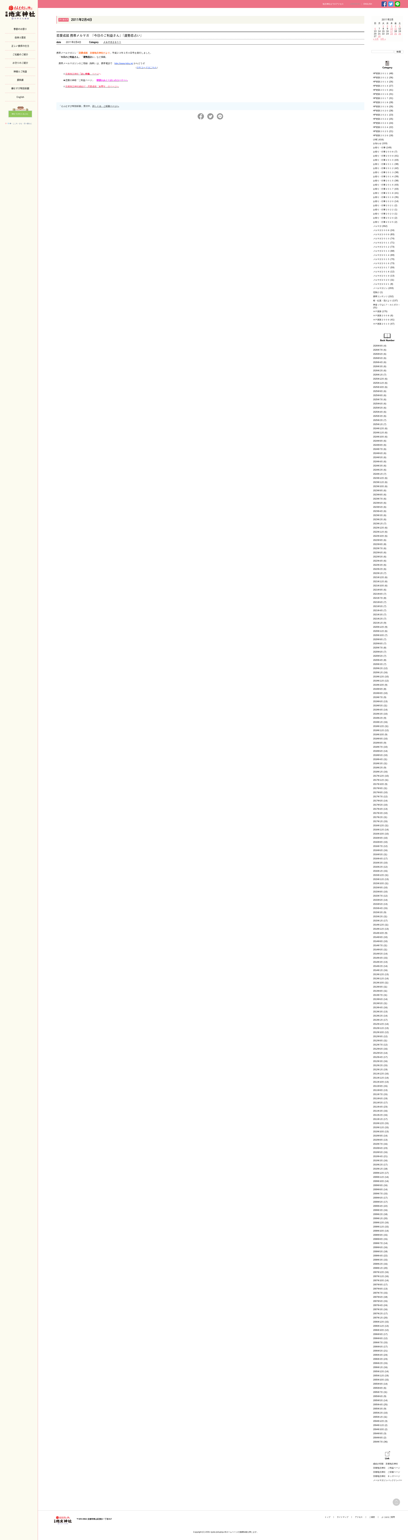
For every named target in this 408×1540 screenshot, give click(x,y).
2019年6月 (378, 701)
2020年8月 (378, 643)
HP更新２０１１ (380, 73)
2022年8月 (378, 544)
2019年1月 (378, 722)
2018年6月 (378, 751)
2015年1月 (378, 920)
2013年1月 (378, 1020)
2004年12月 (378, 1421)
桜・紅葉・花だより (382, 300)
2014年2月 (378, 966)
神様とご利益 (20, 71)
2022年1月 (378, 573)
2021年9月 (378, 590)
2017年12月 (378, 776)
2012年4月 (378, 1057)
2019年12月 (378, 676)
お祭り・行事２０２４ (383, 218)
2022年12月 (378, 528)
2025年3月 (378, 416)
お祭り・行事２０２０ (383, 201)
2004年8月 (378, 1437)
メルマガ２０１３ (381, 251)
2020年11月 (378, 631)
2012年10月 (378, 1032)
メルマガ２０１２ (381, 247)
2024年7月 (378, 449)
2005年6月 (378, 1396)
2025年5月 (378, 408)
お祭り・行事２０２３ (383, 214)
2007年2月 (378, 1313)
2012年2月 (378, 1065)
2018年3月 (378, 763)
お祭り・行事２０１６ (383, 185)
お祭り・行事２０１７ (383, 189)
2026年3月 (378, 366)
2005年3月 (378, 1408)
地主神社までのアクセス (333, 4)
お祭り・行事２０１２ (383, 168)
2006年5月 (378, 1351)
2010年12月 (378, 1123)
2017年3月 (378, 813)
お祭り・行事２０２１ (383, 205)
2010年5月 (378, 1152)
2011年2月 (378, 1115)
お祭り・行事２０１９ (383, 197)
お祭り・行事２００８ (383, 151)
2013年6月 (378, 999)
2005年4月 (378, 1404)
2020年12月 (378, 627)
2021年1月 (378, 623)
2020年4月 (378, 660)
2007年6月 (378, 1297)
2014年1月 (378, 970)
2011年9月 (378, 1086)
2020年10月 (378, 635)
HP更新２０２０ (380, 110)
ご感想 (372, 1517)
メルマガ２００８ (381, 230)
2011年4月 (378, 1107)
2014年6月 (378, 949)
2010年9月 (378, 1136)
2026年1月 (378, 375)
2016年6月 (378, 850)
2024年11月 (378, 432)
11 (395, 28)
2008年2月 (378, 1264)
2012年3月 (378, 1061)
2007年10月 (378, 1280)
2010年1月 (378, 1169)
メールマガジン (380, 288)
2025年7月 (378, 399)
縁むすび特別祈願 (20, 88)
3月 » (383, 39)
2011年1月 (378, 1119)
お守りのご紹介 (20, 62)
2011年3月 (378, 1111)
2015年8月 (378, 891)
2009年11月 (378, 1177)
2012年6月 (378, 1049)
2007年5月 (378, 1301)
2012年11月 (378, 1028)
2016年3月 (378, 863)
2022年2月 (378, 569)
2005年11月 (378, 1375)
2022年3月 (378, 565)
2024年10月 (378, 437)
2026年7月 (378, 350)
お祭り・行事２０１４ (383, 176)
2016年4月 (378, 858)
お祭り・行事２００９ (383, 156)
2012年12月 (378, 1024)
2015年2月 (378, 916)
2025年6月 (378, 403)
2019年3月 (378, 714)
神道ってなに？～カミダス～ (386, 305)
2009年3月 (378, 1210)
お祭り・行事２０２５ (383, 222)
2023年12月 (378, 478)
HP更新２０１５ (380, 90)
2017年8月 (378, 792)
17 (391, 31)
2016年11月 (378, 829)
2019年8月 (378, 693)
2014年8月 (378, 941)
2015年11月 (378, 879)
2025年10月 (378, 387)
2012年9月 (378, 1036)
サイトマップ (342, 1517)
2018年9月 (378, 738)
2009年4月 (378, 1206)
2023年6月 (378, 503)
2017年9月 (378, 788)
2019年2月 (378, 718)
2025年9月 (378, 391)
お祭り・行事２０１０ (383, 160)
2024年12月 (378, 428)
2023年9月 (378, 490)
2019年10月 (378, 685)
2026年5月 (378, 358)
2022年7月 (378, 548)
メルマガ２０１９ (381, 276)
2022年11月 (378, 532)
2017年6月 (378, 801)
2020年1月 (378, 672)
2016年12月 (378, 825)
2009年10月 (378, 1181)
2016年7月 (378, 846)
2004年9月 (378, 1433)
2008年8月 (378, 1239)
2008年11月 (378, 1227)
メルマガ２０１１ (112, 42)
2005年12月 (378, 1371)
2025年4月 (378, 412)
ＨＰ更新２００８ (381, 315)
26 (399, 33)
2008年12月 (378, 1222)
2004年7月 (378, 1442)
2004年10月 (378, 1429)
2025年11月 (378, 383)
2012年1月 (378, 1069)
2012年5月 (378, 1053)
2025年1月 (378, 424)
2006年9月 (378, 1334)
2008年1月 (378, 1268)
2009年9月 (378, 1185)
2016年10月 (378, 834)
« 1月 (376, 39)
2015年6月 (378, 900)
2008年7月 (378, 1243)
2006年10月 (378, 1330)
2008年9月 (378, 1235)
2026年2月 (378, 370)
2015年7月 (378, 896)
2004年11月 (378, 1425)
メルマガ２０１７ (381, 267)
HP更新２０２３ (380, 123)
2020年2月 (378, 668)
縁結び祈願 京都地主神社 (385, 1464)
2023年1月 (378, 523)
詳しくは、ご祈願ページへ (105, 106)
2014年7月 (378, 945)
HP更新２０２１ (380, 115)
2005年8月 (378, 1388)
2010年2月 (378, 1164)
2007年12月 (378, 1272)
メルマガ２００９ (381, 234)
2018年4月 (378, 759)
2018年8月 (378, 743)
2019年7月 (378, 697)
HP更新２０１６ (380, 94)
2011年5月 (378, 1102)
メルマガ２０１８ (381, 271)
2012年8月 (378, 1040)
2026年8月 (378, 346)
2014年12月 (378, 925)
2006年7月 (378, 1342)
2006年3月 (378, 1359)
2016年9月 (378, 838)
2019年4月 (378, 710)
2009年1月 (378, 1218)
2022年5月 (378, 556)
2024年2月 (378, 470)
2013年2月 (378, 1016)
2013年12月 (378, 974)
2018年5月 (378, 755)
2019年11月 (378, 681)
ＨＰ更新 (377, 311)
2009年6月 (378, 1198)
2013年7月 (378, 995)
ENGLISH (368, 4)
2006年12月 (378, 1322)
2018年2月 (378, 767)
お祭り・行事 (379, 147)
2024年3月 (378, 465)
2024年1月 (378, 474)
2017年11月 (378, 780)
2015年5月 (378, 904)
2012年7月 (378, 1045)
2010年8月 (378, 1140)
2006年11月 (378, 1326)
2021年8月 (378, 594)
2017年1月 (378, 821)
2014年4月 (378, 958)
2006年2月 (378, 1363)
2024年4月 (378, 461)
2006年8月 (378, 1338)
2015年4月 (378, 908)
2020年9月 (378, 639)
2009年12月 (378, 1173)
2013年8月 (378, 991)
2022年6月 (378, 552)
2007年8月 (378, 1289)
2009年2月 (378, 1214)
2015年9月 (378, 887)
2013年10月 (378, 982)
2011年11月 (378, 1078)
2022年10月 (378, 536)
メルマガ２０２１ (381, 284)
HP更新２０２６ (380, 135)
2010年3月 (378, 1160)
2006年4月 (378, 1355)
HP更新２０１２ (380, 77)
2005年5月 (378, 1400)
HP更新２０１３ (380, 81)
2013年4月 (378, 1007)
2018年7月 (378, 747)
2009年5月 (378, 1202)
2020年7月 (378, 647)
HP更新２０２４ (380, 127)
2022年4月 (378, 561)
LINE (375, 139)
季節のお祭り (20, 29)
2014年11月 (378, 929)
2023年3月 (378, 515)
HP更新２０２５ (380, 131)
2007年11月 (378, 1276)
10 (391, 28)
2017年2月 (378, 817)
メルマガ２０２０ (381, 280)
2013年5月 (378, 1003)
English (20, 96)
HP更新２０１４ (380, 86)
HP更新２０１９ (380, 106)
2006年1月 (378, 1367)
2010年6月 (378, 1148)
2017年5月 (378, 805)
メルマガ (377, 226)
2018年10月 (378, 734)
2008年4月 (378, 1255)
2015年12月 (378, 875)
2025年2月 (378, 420)
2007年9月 (378, 1284)
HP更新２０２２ (380, 119)
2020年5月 (378, 656)
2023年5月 (378, 507)
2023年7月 (378, 499)
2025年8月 (378, 395)
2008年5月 (378, 1251)
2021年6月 (378, 602)
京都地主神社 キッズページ (386, 1476)
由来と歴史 (20, 37)
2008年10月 (378, 1231)
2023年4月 (378, 511)
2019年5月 (378, 705)
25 (395, 33)
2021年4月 (378, 610)
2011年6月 (378, 1098)
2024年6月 (378, 453)
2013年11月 (378, 978)
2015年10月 (378, 883)
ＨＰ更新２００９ (381, 319)
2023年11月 (378, 482)
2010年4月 (378, 1156)
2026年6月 (378, 354)
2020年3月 (378, 664)
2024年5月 (378, 457)
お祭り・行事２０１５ (383, 180)
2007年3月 (378, 1309)
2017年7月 (378, 796)
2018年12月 (378, 726)
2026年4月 (378, 362)
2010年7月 (378, 1144)
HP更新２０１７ (380, 98)
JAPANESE (355, 4)
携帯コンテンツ (380, 296)
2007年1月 (378, 1318)
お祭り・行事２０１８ (383, 193)
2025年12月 (378, 379)
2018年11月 (378, 730)
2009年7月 (378, 1193)
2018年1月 (378, 772)
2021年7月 (378, 598)
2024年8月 (378, 445)
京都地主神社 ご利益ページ (386, 1468)
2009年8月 (378, 1189)
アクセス (359, 1517)
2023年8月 (378, 494)
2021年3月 (378, 614)
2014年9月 (378, 937)
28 (379, 36)
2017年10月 (378, 784)
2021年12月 (378, 577)
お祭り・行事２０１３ (383, 172)
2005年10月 (378, 1380)
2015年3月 (378, 912)
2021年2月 (378, 619)
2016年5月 (378, 854)
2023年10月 (378, 486)
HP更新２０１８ (380, 102)
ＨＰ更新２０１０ (381, 324)
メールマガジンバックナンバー (387, 1480)
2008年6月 (378, 1247)
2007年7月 (378, 1293)
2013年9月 (378, 987)
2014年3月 (378, 962)
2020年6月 (378, 652)
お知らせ (377, 143)
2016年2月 (378, 867)
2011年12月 (378, 1073)
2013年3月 (378, 1011)
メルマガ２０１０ (381, 238)
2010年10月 (378, 1131)
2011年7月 (378, 1094)
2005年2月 (378, 1413)
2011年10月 (378, 1082)
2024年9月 (378, 441)
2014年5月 (378, 954)
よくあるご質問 (388, 1517)
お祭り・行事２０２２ (383, 209)
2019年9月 (378, 689)
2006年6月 (378, 1346)
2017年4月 (378, 809)
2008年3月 (378, 1260)
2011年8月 (378, 1090)
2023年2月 (378, 519)
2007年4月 (378, 1305)
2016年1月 (378, 871)
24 (391, 33)
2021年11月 (378, 581)
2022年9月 (378, 540)
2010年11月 (378, 1127)
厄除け (376, 292)
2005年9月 (378, 1384)
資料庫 (20, 79)
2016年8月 (378, 842)
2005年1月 (378, 1417)
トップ (327, 1517)
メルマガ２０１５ (381, 259)
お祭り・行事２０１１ (383, 164)
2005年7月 (378, 1392)
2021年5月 (378, 606)
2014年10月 (378, 933)
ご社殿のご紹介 (20, 54)
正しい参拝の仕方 (20, 45)
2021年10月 (378, 585)
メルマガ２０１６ (381, 263)
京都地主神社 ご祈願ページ (386, 1472)
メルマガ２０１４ (381, 255)
